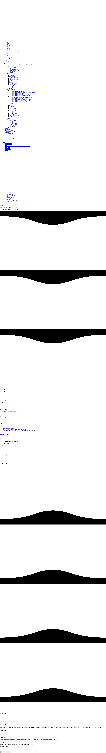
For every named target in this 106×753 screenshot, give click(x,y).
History (10, 96)
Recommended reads (13, 83)
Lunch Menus (7, 148)
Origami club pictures (13, 168)
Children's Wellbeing (8, 190)
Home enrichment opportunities (14, 115)
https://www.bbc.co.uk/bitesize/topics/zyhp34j (19, 93)
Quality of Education (8, 23)
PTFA (6, 145)
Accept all (6, 721)
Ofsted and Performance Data (10, 131)
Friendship (11, 32)
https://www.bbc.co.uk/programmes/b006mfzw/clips (20, 95)
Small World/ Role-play (13, 69)
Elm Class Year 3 (10, 196)
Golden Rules (7, 60)
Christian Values (8, 52)
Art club (10, 117)
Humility (10, 35)
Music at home (11, 125)
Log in (5, 4)
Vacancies (6, 62)
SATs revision (9, 186)
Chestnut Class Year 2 (11, 195)
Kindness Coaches (10, 19)
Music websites (12, 126)
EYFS (8, 66)
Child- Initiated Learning (11, 43)
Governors (7, 50)
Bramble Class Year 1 (11, 194)
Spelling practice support (13, 179)
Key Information (5, 63)
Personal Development (9, 22)
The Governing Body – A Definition (13, 51)
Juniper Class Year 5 (10, 198)
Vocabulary (11, 105)
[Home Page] (3, 205)
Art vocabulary (12, 114)
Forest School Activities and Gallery (11, 191)
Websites (8, 47)
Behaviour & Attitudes (9, 24)
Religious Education (10, 88)
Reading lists (11, 180)
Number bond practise (13, 183)
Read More (2, 432)
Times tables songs (12, 76)
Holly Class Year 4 (10, 197)
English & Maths (12, 71)
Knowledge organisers (13, 108)
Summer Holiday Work (9, 201)
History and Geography (11, 89)
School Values (9, 31)
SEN (6, 135)
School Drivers (9, 26)
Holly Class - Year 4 (10, 169)
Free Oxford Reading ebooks (12, 188)
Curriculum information (11, 36)
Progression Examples (13, 40)
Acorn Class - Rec (10, 156)
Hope (10, 33)
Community (11, 29)
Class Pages (7, 155)
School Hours (7, 59)
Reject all (2, 721)
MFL (8, 127)
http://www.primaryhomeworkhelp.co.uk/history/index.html (21, 97)
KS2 (12, 87)
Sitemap (4, 703)
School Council (9, 17)
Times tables (11, 184)
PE (7, 102)
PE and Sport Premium (9, 130)
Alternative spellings (12, 178)
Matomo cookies (6, 739)
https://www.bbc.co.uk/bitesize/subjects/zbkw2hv (20, 94)
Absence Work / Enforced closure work (12, 192)
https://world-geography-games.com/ (17, 91)
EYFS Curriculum (12, 67)
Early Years (7, 25)
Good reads (11, 107)
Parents (4, 142)
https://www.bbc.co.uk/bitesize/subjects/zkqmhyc (20, 98)
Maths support (11, 171)
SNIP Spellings (12, 176)
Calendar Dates (4, 434)
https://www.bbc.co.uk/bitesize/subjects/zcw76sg (19, 101)
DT (7, 104)
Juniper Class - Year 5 (11, 182)
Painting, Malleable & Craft (14, 70)
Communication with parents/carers (13, 46)
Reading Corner (7, 147)
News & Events (5, 137)
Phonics (10, 39)
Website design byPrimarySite (8, 708)
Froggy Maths (11, 75)
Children (4, 154)
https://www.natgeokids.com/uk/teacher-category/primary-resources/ (23, 92)
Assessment (7, 134)
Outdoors (8, 44)
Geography (11, 90)
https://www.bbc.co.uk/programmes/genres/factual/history (21, 100)
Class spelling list (12, 177)
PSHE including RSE (11, 103)
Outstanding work (12, 84)
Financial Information (8, 61)
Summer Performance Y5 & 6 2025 (11, 200)
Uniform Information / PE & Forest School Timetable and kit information (17, 146)
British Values (7, 136)
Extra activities (11, 167)
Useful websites (12, 106)
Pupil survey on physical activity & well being (11, 429)
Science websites (12, 82)
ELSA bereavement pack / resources (11, 152)
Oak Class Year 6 (10, 199)
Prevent (6, 151)
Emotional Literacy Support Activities (13, 187)
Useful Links (11, 72)
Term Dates (7, 139)
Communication (12, 30)
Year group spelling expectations (15, 172)
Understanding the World (11, 41)
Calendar (6, 141)
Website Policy (5, 705)
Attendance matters (8, 144)
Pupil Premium (7, 129)
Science (8, 81)
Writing (10, 80)
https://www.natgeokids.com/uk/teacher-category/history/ (21, 99)
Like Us (5, 400)
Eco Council (9, 21)
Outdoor (10, 68)
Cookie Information (6, 704)
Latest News (7, 140)
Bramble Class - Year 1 (11, 157)
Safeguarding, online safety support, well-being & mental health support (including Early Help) (21, 64)
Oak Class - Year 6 (10, 185)
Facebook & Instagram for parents (11, 58)
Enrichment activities (13, 124)
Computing (9, 118)
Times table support (12, 170)
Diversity (10, 28)
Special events (9, 45)
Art (7, 109)
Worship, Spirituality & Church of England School (13, 57)
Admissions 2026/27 (8, 143)
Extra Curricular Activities (9, 49)
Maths (8, 74)
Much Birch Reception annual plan (15, 37)
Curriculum (7, 65)
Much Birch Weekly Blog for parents (11, 138)
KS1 (12, 86)
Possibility (11, 27)
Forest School (7, 48)
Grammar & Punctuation (13, 79)
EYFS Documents (12, 38)
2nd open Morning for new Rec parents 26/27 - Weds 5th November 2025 (15, 430)
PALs (8, 20)
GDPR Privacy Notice (9, 133)
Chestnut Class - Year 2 (11, 158)
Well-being (7, 150)
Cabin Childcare (8, 149)
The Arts (8, 42)
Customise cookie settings (13, 721)
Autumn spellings (14, 173)
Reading (10, 78)
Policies (6, 128)
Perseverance (11, 34)
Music (8, 119)
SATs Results (7, 132)
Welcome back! (5, 428)
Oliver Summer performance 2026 (11, 189)
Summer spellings (14, 175)
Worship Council (10, 18)
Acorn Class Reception (11, 193)
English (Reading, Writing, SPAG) (13, 77)
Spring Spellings (14, 174)
